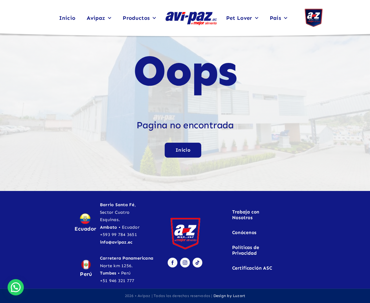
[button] (16, 287)
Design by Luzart (229, 296)
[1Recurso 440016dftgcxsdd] (313, 10)
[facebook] (172, 262)
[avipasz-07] (191, 11)
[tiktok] (197, 262)
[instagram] (185, 262)
